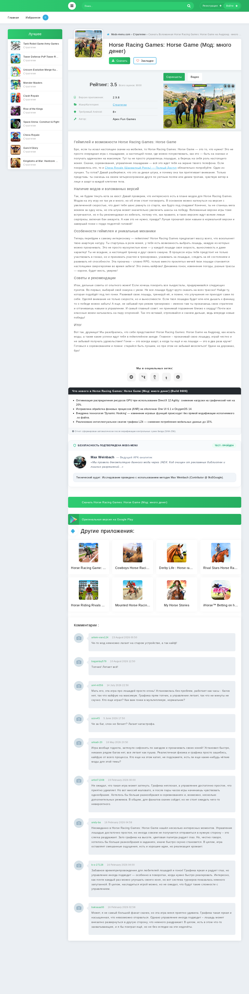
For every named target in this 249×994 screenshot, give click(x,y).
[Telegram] (131, 377)
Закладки (147, 60)
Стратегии (120, 104)
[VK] (143, 377)
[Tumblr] (166, 377)
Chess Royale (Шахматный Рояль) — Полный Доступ (141, 167)
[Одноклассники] (154, 377)
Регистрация (210, 5)
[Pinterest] (178, 377)
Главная (13, 17)
